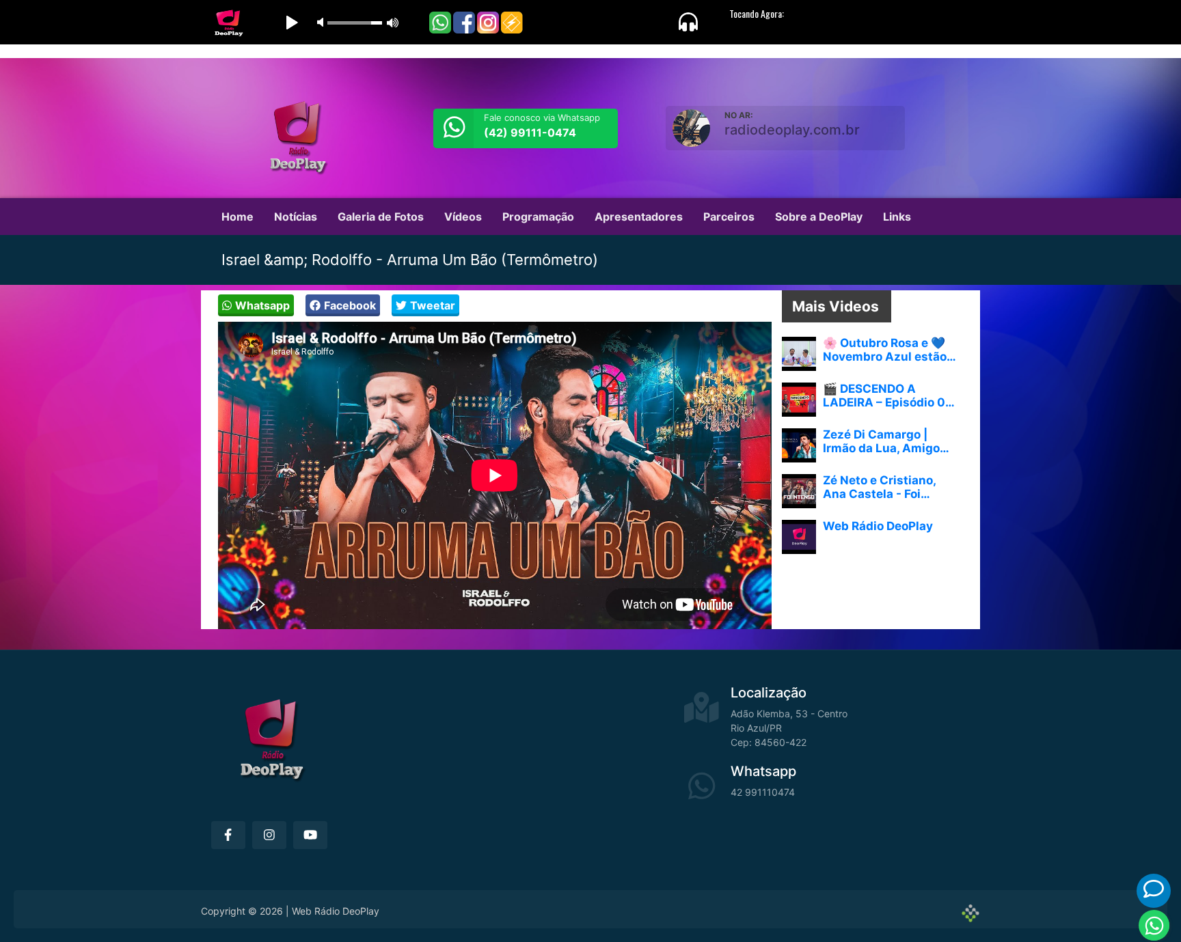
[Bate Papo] (1154, 889)
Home (237, 216)
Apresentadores (639, 216)
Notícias (295, 216)
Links (897, 216)
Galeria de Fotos (381, 216)
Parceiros (729, 216)
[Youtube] (310, 835)
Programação (538, 216)
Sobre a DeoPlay (819, 216)
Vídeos (463, 216)
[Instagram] (269, 835)
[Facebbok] (228, 835)
